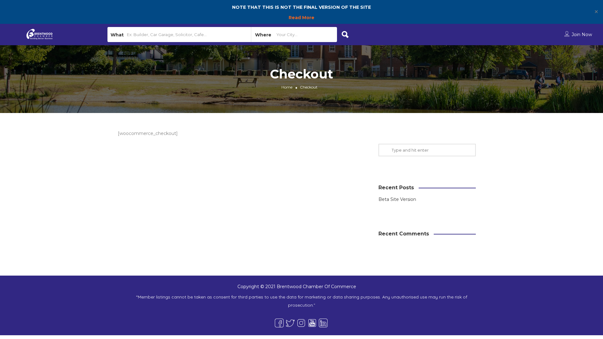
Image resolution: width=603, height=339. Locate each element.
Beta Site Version (397, 199)
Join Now (582, 34)
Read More (301, 17)
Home (286, 87)
